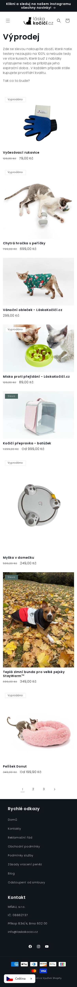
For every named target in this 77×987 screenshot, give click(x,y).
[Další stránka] (54, 789)
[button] (8, 20)
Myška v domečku (18, 557)
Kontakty (14, 829)
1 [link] (22, 789)
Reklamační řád (20, 838)
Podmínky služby (20, 855)
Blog (11, 873)
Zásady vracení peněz (25, 864)
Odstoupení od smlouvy (26, 882)
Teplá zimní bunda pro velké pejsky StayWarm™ (34, 674)
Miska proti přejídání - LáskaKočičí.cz (36, 376)
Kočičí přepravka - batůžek (27, 443)
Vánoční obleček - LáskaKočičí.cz (32, 310)
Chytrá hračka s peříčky (24, 243)
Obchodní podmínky (24, 846)
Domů (12, 820)
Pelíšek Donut (15, 766)
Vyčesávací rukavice (21, 152)
